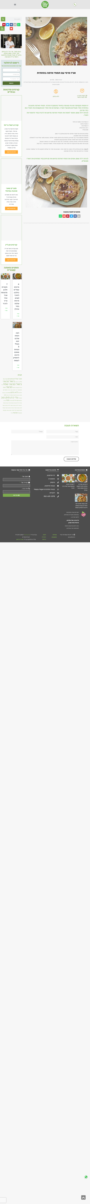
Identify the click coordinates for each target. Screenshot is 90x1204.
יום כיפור (76, 82)
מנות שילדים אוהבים (64, 82)
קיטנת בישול (17, 407)
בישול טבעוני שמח (12, 384)
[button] (2, 28)
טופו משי (20, 390)
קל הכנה (14, 410)
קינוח (4, 407)
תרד (12, 413)
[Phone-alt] (75, 4)
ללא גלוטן (72, 82)
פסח (33, 82)
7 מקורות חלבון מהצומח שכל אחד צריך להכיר (68, 486)
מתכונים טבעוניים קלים (42, 82)
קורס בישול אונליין (12, 403)
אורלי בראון (19, 539)
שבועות (15, 413)
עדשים (20, 400)
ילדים (17, 390)
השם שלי (25, 476)
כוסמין (11, 390)
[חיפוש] (3, 19)
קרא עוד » (18, 315)
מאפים (8, 392)
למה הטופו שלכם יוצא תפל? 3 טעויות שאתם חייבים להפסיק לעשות (81, 505)
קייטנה (12, 407)
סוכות (35, 82)
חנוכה (86, 82)
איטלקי (16, 381)
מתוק (18, 395)
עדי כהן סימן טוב (9, 397)
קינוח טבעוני (19, 410)
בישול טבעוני (9, 381)
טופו (4, 387)
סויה (7, 395)
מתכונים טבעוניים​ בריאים (53, 82)
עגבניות (20, 398)
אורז (19, 381)
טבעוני (9, 387)
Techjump (27, 535)
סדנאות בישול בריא (13, 395)
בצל (2, 384)
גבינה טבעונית (18, 387)
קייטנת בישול (8, 407)
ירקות (14, 390)
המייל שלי (24, 483)
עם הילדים (16, 400)
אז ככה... (24, 489)
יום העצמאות (82, 82)
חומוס (14, 387)
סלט (5, 395)
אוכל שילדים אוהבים (15, 379)
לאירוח (9, 390)
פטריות (11, 400)
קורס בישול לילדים (11, 405)
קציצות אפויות (9, 410)
